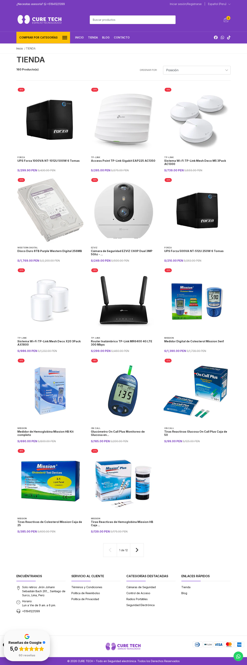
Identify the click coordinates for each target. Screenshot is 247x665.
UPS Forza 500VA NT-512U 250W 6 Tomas (194, 251)
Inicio (79, 37)
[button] (219, 4)
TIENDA (93, 37)
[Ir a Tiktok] (229, 37)
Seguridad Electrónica (140, 605)
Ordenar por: (148, 70)
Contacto (122, 37)
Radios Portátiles (137, 599)
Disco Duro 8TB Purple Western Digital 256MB (49, 251)
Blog (106, 37)
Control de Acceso (138, 593)
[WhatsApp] (222, 37)
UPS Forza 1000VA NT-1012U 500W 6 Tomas (48, 160)
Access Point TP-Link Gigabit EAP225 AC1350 (123, 160)
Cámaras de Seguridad (141, 587)
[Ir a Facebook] (216, 37)
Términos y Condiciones (86, 587)
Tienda (185, 587)
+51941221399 (31, 611)
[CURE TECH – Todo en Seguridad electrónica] (39, 19)
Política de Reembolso (85, 593)
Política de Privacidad (85, 599)
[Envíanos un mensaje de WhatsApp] (238, 656)
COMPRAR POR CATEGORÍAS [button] (38, 37)
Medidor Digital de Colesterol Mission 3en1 (194, 341)
